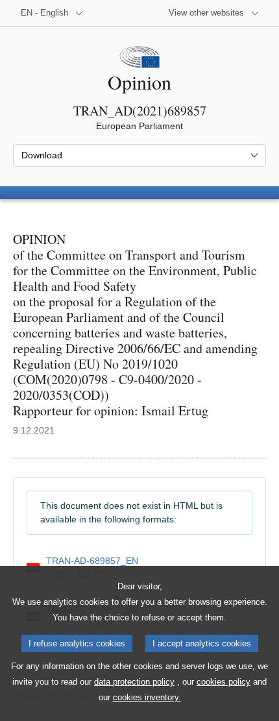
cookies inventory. (147, 697)
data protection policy (134, 682)
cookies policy (223, 682)
